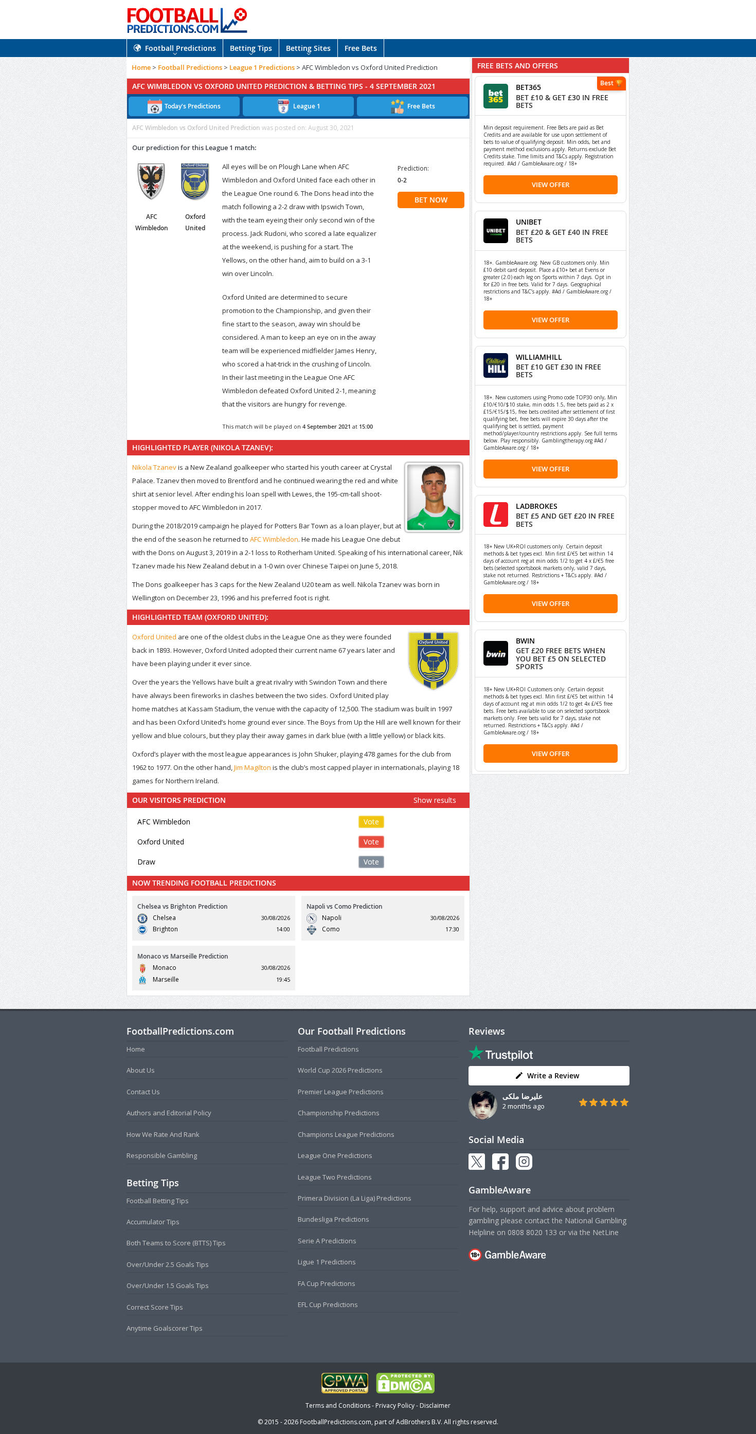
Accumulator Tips (153, 1221)
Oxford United (154, 636)
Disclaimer (435, 1405)
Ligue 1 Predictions (327, 1261)
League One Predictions (335, 1155)
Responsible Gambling (162, 1155)
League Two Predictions (335, 1177)
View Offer (550, 184)
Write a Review (553, 1075)
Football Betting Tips (158, 1200)
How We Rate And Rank (163, 1134)
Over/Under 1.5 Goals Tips (168, 1285)
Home (141, 67)
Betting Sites (308, 48)
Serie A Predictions (327, 1240)
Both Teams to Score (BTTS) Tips (176, 1242)
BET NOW (431, 200)
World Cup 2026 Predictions (340, 1070)
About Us (141, 1070)
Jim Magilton (252, 767)
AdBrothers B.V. (419, 1422)
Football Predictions (180, 48)
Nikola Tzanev (154, 467)
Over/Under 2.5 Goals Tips (168, 1264)
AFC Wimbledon (274, 539)
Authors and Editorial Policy (169, 1112)
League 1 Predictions (262, 67)
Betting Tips (251, 48)
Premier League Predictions (341, 1091)
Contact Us (143, 1091)
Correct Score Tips (155, 1307)
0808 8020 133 (532, 1232)
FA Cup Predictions (326, 1283)
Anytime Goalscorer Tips (165, 1328)
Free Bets (361, 48)
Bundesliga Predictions (333, 1219)
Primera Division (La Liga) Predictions (354, 1198)
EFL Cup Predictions (328, 1304)
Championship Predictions (339, 1112)
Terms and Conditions (337, 1405)
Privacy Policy (395, 1405)
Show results (434, 800)
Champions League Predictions (346, 1134)
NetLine (605, 1232)
